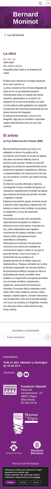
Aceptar (10, 482)
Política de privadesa (25, 464)
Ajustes (36, 482)
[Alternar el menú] (48, 3)
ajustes (37, 477)
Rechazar (23, 482)
